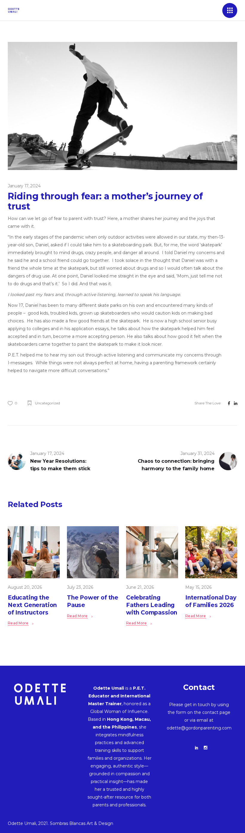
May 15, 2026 (198, 587)
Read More (18, 623)
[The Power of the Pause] (93, 552)
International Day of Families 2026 (210, 601)
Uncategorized (47, 403)
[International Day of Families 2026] (211, 552)
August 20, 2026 (25, 587)
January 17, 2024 (24, 186)
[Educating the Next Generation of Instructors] (34, 552)
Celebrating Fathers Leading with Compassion (151, 605)
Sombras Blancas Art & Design (81, 823)
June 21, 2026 (140, 587)
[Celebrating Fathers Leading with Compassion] (152, 552)
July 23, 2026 (80, 587)
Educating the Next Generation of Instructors (32, 605)
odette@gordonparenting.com (199, 728)
